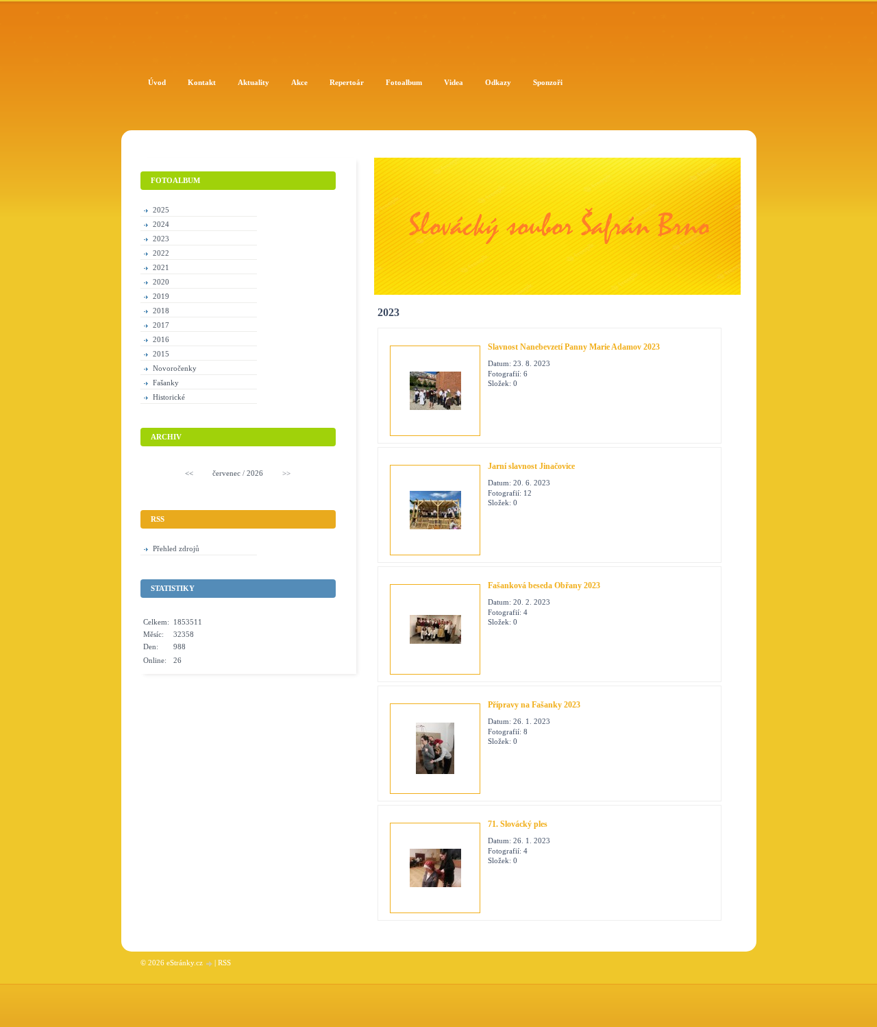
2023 (161, 238)
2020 (161, 282)
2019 (161, 296)
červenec (226, 473)
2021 (161, 267)
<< (189, 473)
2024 (161, 224)
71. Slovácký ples (517, 824)
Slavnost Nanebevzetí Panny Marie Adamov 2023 (574, 347)
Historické (169, 397)
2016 (161, 339)
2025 (161, 210)
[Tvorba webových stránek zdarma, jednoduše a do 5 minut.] (209, 963)
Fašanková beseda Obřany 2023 (544, 585)
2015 (161, 354)
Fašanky (166, 382)
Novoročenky (175, 368)
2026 (255, 473)
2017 (161, 325)
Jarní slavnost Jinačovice (531, 466)
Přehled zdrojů (176, 548)
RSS (224, 962)
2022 (161, 253)
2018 (161, 310)
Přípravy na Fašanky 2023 (534, 705)
